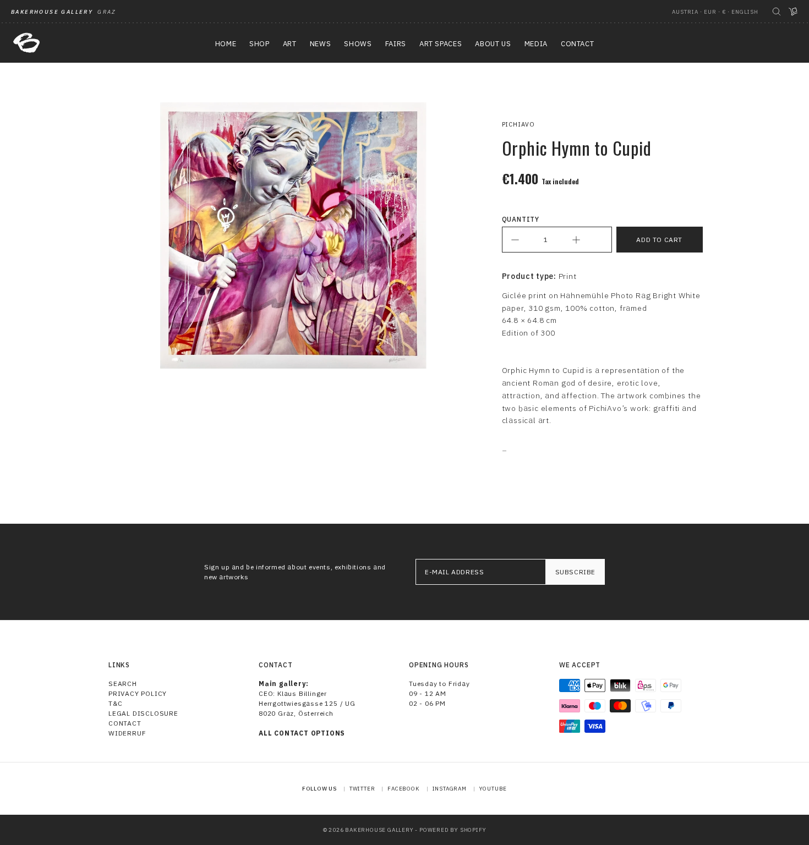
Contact (124, 723)
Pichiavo (518, 124)
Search (122, 683)
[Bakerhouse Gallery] (26, 43)
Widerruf (127, 733)
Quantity (520, 219)
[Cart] (793, 12)
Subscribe (575, 572)
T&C (115, 703)
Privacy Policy (137, 693)
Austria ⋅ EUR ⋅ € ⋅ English (715, 11)
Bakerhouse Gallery (379, 829)
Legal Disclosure (143, 713)
